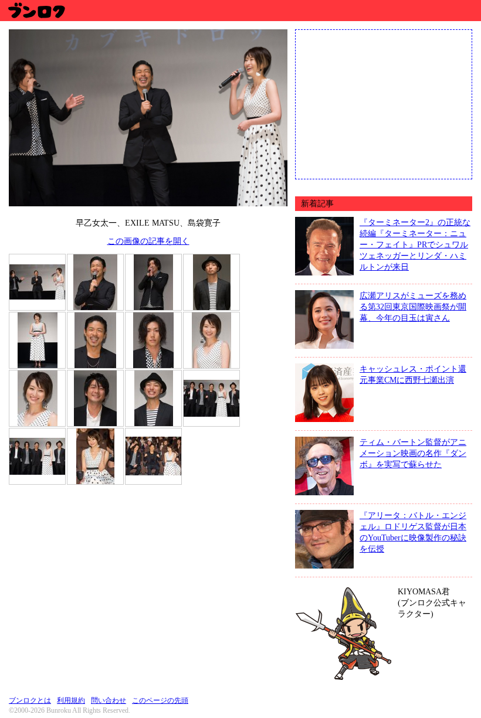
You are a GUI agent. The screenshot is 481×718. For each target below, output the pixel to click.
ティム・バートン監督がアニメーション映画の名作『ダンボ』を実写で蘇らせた (413, 453)
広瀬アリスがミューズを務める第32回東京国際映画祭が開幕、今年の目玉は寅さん (413, 306)
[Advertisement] (384, 103)
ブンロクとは (30, 700)
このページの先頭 (160, 700)
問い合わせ (108, 700)
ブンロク (36, 10)
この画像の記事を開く (148, 241)
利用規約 (71, 700)
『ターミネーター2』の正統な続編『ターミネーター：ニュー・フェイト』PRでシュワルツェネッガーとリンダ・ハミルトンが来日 (415, 244)
